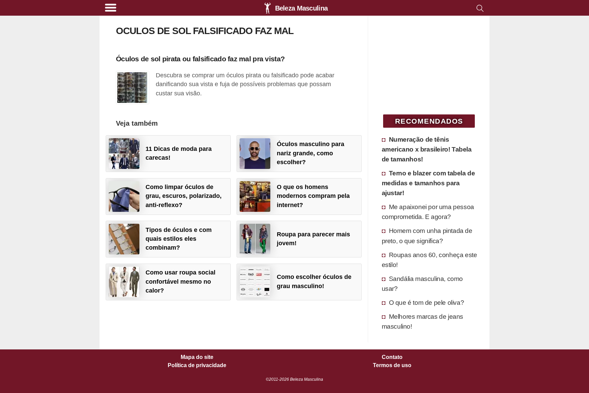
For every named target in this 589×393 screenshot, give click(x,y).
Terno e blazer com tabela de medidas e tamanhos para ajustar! (428, 182)
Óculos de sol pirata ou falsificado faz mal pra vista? (200, 59)
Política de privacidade (197, 365)
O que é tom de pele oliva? (426, 302)
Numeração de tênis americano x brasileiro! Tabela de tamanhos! (427, 149)
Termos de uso (392, 365)
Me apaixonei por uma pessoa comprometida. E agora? (428, 211)
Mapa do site (197, 357)
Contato (392, 357)
